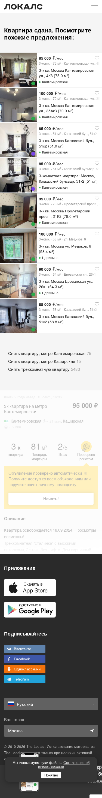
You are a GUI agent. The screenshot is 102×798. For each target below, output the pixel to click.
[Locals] (23, 7)
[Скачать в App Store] (30, 587)
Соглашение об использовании (63, 764)
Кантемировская (55, 81)
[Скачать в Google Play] (30, 610)
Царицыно (50, 257)
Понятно (51, 775)
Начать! (51, 499)
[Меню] (94, 6)
